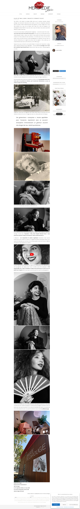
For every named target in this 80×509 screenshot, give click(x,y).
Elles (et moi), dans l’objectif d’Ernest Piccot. (29, 18)
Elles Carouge (43, 497)
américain (34, 497)
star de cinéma (27, 502)
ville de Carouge (42, 502)
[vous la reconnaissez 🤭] (63, 59)
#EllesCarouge (46, 408)
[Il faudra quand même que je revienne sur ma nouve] (63, 63)
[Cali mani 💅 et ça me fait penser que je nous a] (63, 67)
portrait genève (46, 500)
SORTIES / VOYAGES (26, 497)
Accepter (56, 504)
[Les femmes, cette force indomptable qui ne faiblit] (63, 55)
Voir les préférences (74, 504)
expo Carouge (20, 498)
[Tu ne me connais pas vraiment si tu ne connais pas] (55, 63)
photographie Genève (22, 500)
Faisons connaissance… (59, 21)
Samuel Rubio (17, 268)
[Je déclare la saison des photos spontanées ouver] (55, 67)
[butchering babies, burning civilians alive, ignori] (55, 59)
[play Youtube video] (32, 254)
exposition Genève (26, 498)
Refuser (64, 504)
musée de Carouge (34, 498)
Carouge (38, 497)
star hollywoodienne (34, 502)
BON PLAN (18, 497)
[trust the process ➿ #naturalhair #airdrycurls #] (55, 55)
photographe (41, 498)
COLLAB (22, 497)
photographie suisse (31, 500)
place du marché (38, 500)
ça (38, 41)
